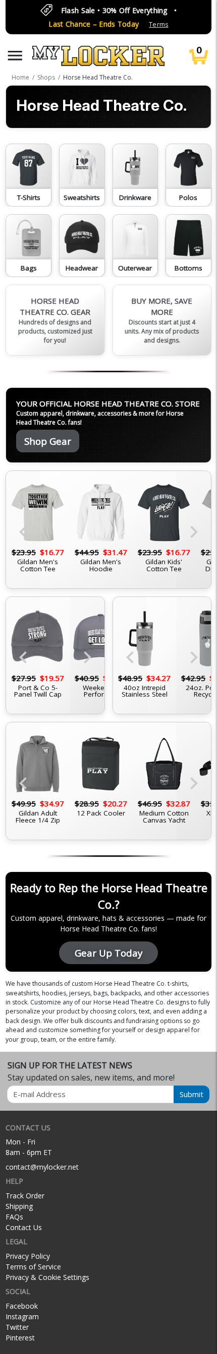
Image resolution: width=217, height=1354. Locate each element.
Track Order (25, 1195)
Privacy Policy (28, 1256)
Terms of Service (33, 1266)
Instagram (22, 1316)
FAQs (14, 1217)
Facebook (22, 1306)
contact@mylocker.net (42, 1167)
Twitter (17, 1327)
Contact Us (24, 1227)
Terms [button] (158, 24)
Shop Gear (47, 441)
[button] (15, 56)
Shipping (19, 1206)
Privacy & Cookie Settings (47, 1277)
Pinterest (20, 1337)
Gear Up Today (108, 952)
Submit (191, 1094)
